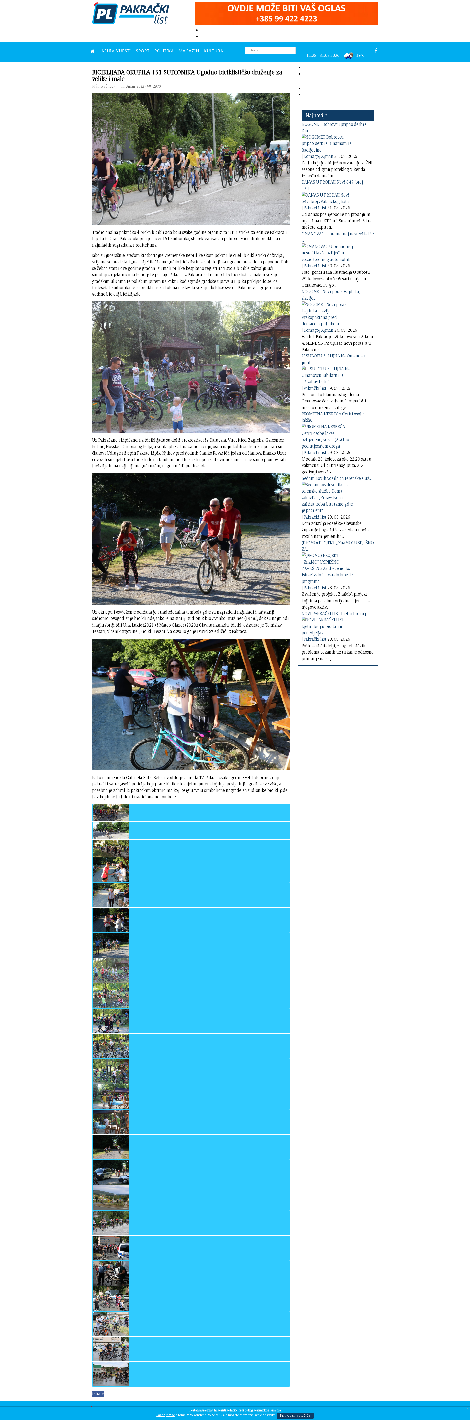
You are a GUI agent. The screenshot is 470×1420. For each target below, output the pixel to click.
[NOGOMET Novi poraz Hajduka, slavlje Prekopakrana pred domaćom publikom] (328, 313)
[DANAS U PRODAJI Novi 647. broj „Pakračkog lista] (328, 197)
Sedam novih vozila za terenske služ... (337, 478)
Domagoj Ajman (318, 156)
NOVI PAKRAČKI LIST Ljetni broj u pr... (336, 613)
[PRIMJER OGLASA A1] (286, 13)
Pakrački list (315, 208)
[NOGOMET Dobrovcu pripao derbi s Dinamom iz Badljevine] (328, 143)
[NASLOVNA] (93, 50)
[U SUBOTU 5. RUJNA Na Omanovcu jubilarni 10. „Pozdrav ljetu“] (328, 374)
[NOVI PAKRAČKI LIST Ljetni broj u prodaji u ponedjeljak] (328, 625)
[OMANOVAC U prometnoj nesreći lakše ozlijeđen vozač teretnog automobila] (328, 252)
